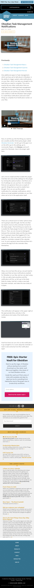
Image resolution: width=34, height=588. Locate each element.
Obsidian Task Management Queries (15, 67)
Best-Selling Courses (17, 432)
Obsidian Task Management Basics (15, 64)
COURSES (21, 15)
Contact (17, 552)
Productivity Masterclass (11, 445)
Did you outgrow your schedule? (13, 507)
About (17, 545)
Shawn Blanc (12, 578)
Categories (15, 7)
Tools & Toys (19, 580)
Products (17, 549)
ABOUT (15, 15)
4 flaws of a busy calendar (11, 468)
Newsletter (17, 559)
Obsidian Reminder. (7, 143)
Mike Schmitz (9, 31)
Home (17, 542)
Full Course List (8, 452)
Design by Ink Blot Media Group (11, 585)
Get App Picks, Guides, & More (17, 409)
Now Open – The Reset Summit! (13, 502)
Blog (17, 555)
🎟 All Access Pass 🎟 (10, 437)
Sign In (30, 11)
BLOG (26, 15)
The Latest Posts (17, 463)
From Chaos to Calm (9, 487)
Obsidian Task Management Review (15, 70)
